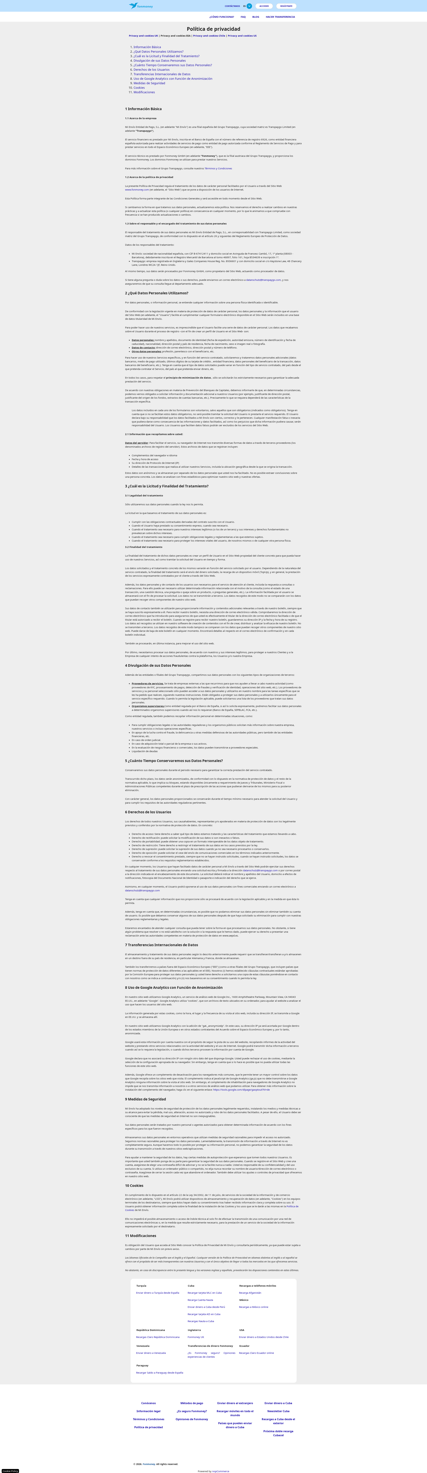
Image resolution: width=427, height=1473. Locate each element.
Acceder (264, 6)
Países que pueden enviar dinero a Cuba (235, 1425)
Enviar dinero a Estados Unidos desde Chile (264, 1337)
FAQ (243, 16)
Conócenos (148, 1403)
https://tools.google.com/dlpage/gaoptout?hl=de (241, 1089)
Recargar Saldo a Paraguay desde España (159, 1372)
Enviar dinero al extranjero (235, 1403)
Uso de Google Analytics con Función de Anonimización (173, 79)
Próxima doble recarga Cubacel (278, 1433)
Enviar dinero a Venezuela (151, 1352)
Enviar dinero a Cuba (278, 1403)
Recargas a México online (253, 1307)
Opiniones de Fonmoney (192, 1419)
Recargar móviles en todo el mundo (235, 1413)
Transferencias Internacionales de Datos (162, 74)
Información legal (148, 1411)
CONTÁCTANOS (232, 6)
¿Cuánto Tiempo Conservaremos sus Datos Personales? (173, 65)
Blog (255, 16)
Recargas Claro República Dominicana (157, 1337)
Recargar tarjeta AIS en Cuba (204, 1314)
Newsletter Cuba (278, 1411)
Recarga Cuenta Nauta (200, 1300)
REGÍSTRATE (286, 6)
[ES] (249, 7)
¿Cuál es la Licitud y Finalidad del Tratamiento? (166, 56)
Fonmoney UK (196, 1337)
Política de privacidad (148, 1427)
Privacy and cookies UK (143, 35)
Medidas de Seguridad (149, 83)
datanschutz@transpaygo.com (263, 279)
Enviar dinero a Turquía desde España (157, 1292)
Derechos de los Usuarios (152, 70)
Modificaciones (144, 92)
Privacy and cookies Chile (209, 35)
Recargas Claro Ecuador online (256, 1352)
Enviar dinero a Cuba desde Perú (206, 1307)
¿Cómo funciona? (221, 16)
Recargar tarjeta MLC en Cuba (205, 1292)
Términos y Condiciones (218, 168)
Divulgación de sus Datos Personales (160, 60)
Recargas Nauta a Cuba (201, 1321)
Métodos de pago (191, 1403)
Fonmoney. (149, 1464)
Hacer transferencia (280, 16)
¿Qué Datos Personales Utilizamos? (158, 51)
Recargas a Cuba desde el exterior (278, 1421)
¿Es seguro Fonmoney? (192, 1411)
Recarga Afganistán (250, 1292)
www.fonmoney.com (137, 189)
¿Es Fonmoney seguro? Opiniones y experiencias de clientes (214, 1354)
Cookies (139, 88)
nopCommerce (220, 1471)
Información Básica (147, 47)
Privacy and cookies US (242, 35)
